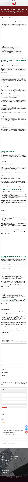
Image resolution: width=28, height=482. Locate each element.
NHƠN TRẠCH (2, 419)
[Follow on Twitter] (13, 461)
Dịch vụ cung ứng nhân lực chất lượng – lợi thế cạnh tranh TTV (9, 432)
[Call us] (16, 461)
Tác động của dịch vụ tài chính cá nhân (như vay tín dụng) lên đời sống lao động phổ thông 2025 (13, 430)
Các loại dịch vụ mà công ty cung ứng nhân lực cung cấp (8, 50)
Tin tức (23, 476)
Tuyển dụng (16, 476)
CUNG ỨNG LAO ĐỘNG (9, 476)
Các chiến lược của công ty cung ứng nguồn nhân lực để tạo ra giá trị (10, 52)
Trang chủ (3, 476)
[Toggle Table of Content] (20, 46)
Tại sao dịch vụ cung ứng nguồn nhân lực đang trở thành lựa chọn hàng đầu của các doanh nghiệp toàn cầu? (21, 383)
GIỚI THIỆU (6, 476)
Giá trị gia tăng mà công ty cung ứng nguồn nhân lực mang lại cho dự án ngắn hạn (11, 51)
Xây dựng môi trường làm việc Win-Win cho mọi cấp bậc (9, 434)
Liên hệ (25, 476)
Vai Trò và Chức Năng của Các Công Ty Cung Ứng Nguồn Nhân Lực (10, 48)
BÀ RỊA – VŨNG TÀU (3, 418)
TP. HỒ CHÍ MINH (3, 413)
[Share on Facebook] (2, 378)
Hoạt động (13, 476)
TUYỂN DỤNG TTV (5, 372)
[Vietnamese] (14, 0)
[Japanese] (13, 0)
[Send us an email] (15, 461)
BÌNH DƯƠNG (2, 414)
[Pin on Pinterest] (6, 378)
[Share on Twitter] (4, 378)
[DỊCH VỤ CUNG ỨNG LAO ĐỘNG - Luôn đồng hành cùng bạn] (14, 4)
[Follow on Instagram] (11, 461)
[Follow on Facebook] (10, 461)
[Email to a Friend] (5, 378)
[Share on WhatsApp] (1, 378)
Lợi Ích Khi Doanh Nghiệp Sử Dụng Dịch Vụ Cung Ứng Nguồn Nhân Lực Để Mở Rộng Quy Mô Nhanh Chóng (7, 383)
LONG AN (2, 415)
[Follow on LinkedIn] (17, 461)
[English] (12, 0)
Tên (2, 397)
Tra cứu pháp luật (20, 476)
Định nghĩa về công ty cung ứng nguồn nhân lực (7, 47)
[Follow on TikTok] (12, 461)
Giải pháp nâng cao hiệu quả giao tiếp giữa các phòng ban (9, 443)
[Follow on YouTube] (10, 462)
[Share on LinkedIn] (7, 378)
